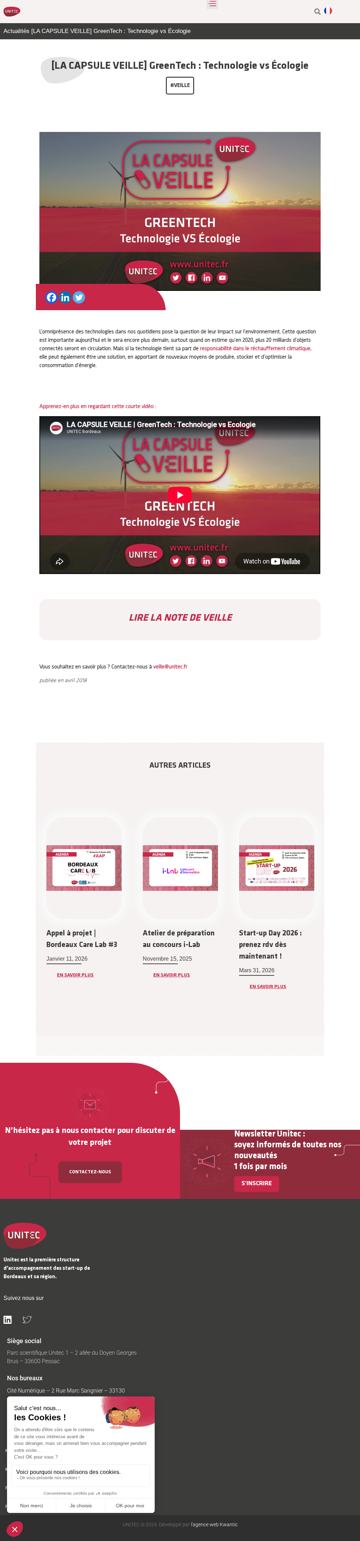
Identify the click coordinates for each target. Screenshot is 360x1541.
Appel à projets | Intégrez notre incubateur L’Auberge (273, 945)
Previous (30, 922)
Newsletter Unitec (267, 1134)
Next (329, 922)
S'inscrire (257, 1184)
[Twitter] (79, 297)
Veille (182, 85)
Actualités (17, 31)
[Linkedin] (65, 297)
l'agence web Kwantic (214, 1524)
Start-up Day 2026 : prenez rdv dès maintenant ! (174, 945)
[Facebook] (51, 297)
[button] (317, 11)
